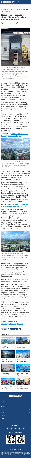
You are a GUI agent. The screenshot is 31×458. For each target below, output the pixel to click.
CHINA (11, 449)
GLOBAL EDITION (17, 449)
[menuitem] (19, 2)
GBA (3, 6)
